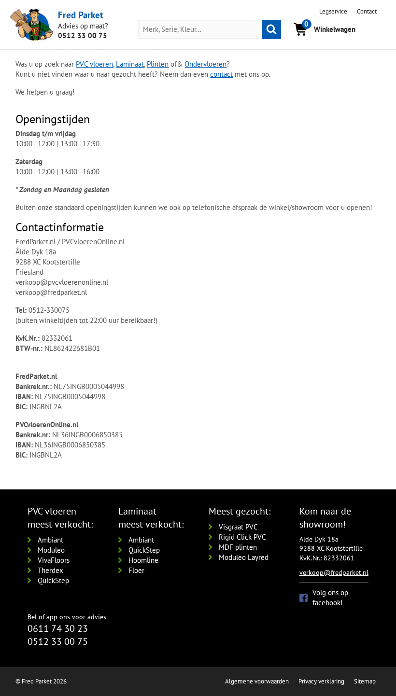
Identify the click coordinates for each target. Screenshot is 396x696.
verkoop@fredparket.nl (333, 572)
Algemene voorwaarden (257, 681)
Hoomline (143, 560)
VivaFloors (54, 560)
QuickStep (53, 580)
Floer (136, 570)
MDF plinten (238, 547)
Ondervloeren (205, 64)
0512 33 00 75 (82, 35)
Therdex (50, 570)
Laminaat (130, 64)
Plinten (158, 64)
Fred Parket (80, 15)
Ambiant (50, 539)
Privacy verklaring (321, 681)
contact (221, 74)
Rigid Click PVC (242, 537)
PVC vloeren (94, 64)
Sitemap (365, 681)
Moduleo (51, 550)
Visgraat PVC (238, 526)
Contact (367, 11)
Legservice (333, 11)
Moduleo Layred (244, 557)
